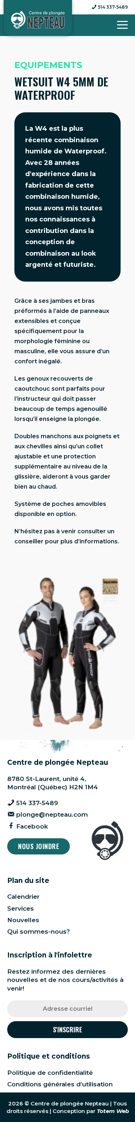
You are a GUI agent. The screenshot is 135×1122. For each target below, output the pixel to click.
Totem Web (113, 1111)
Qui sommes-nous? (38, 931)
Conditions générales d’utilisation (60, 1084)
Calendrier (23, 896)
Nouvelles (23, 920)
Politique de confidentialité (50, 1072)
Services (20, 908)
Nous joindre (38, 846)
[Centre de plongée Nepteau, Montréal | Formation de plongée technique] (38, 19)
